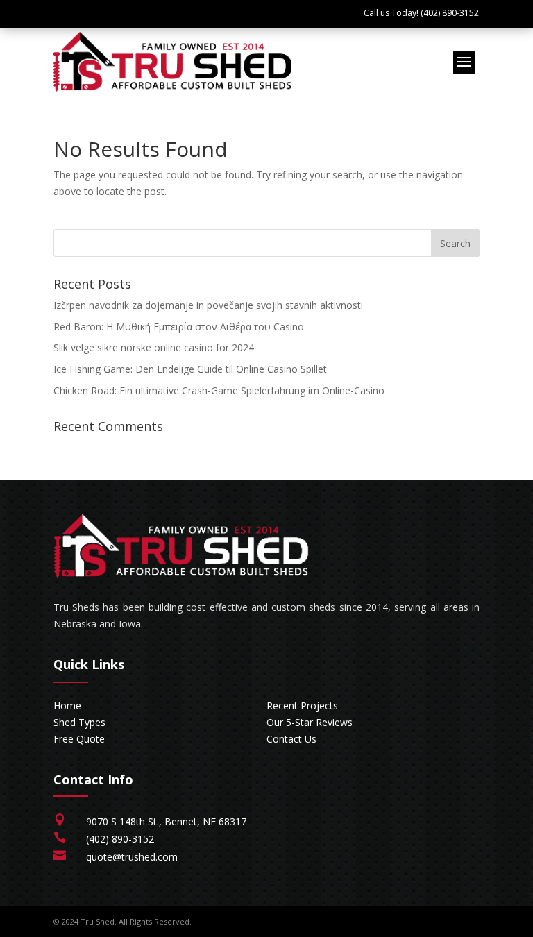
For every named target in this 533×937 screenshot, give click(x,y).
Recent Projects (302, 705)
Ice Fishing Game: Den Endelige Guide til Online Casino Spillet (190, 368)
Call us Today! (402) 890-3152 (421, 13)
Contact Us (291, 738)
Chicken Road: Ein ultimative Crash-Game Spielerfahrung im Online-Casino (218, 390)
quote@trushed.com (132, 856)
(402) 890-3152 (120, 838)
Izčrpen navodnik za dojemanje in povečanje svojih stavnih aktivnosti (208, 305)
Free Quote (79, 738)
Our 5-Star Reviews (309, 722)
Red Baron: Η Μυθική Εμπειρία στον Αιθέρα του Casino (178, 326)
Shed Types (79, 722)
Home (67, 705)
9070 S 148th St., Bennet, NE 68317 (166, 821)
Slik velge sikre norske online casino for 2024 (153, 347)
